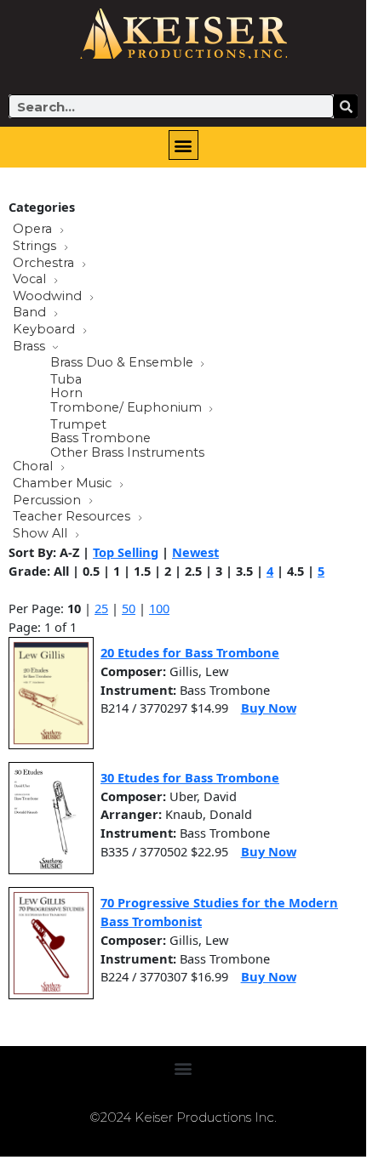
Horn (66, 393)
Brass (31, 347)
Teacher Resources (73, 517)
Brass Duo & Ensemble (123, 363)
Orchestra (45, 263)
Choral (34, 467)
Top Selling (125, 551)
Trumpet (78, 424)
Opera (34, 229)
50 (128, 608)
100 (159, 608)
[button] (183, 145)
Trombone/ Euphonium (127, 408)
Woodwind (49, 297)
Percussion (48, 501)
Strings (36, 246)
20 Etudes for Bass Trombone (189, 652)
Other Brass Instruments (127, 452)
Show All (42, 534)
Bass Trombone (100, 438)
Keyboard (45, 330)
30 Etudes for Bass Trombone (189, 777)
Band (31, 313)
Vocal (31, 280)
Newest (195, 551)
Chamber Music (64, 484)
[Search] (346, 106)
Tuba (66, 379)
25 (101, 608)
